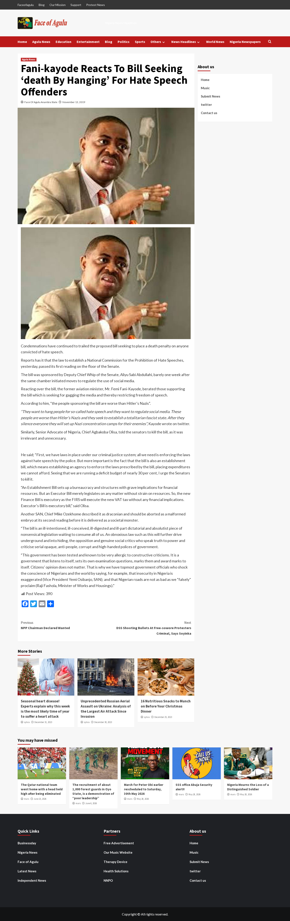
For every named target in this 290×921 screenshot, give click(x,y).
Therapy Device (115, 862)
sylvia (27, 722)
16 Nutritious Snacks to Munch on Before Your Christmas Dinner (166, 706)
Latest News (27, 871)
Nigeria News (27, 852)
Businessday (27, 843)
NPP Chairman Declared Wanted (45, 625)
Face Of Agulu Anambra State (40, 102)
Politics (124, 42)
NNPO (108, 880)
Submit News (210, 96)
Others (156, 42)
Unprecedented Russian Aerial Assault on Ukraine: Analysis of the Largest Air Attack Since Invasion (106, 709)
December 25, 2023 (163, 717)
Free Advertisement (119, 843)
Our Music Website (118, 852)
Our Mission (57, 5)
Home (22, 42)
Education (63, 42)
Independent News (32, 880)
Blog (42, 5)
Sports (140, 42)
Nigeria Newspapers (245, 42)
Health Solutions (116, 871)
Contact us (209, 113)
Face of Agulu (28, 862)
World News (215, 42)
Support (75, 5)
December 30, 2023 (103, 722)
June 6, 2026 (91, 803)
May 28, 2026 (143, 798)
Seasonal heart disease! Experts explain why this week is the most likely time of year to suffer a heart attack (45, 709)
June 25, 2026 (40, 798)
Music (205, 88)
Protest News (95, 5)
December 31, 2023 (43, 722)
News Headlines (183, 42)
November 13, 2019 (73, 102)
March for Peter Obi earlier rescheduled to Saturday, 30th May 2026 (143, 789)
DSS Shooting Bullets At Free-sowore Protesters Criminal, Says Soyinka (153, 627)
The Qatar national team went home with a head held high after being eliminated (42, 789)
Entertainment (88, 42)
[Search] (269, 41)
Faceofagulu (26, 5)
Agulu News (41, 42)
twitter (206, 104)
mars (26, 798)
